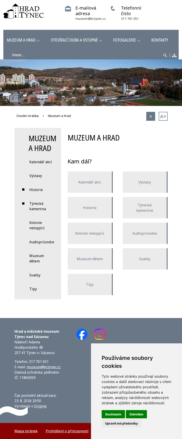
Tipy (89, 284)
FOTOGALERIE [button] (124, 40)
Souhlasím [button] (113, 414)
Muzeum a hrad (59, 116)
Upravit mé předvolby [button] (121, 423)
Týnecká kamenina (144, 208)
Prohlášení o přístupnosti (67, 431)
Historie (90, 207)
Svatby (144, 258)
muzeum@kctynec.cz (44, 366)
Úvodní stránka (27, 116)
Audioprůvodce (144, 233)
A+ (163, 116)
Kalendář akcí (89, 182)
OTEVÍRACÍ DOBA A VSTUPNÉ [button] (74, 40)
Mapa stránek (26, 431)
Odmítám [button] (136, 414)
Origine (40, 406)
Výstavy (144, 182)
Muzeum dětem (90, 258)
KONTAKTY (159, 40)
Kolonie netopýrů (89, 233)
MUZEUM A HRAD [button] (21, 40)
